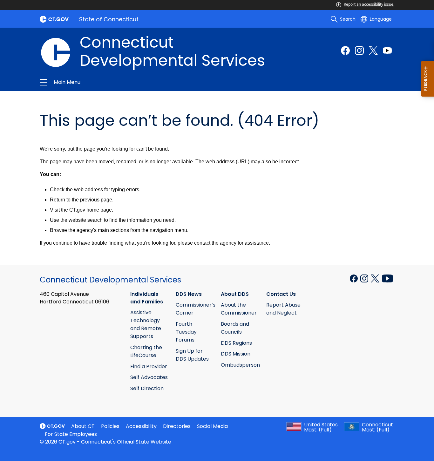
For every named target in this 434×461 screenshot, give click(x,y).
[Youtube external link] (387, 50)
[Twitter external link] (373, 50)
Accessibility (141, 426)
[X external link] (376, 278)
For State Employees (71, 434)
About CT (83, 426)
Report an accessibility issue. (369, 4)
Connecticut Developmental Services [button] (148, 82)
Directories (177, 426)
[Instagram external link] (359, 50)
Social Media (212, 426)
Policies (110, 426)
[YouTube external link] (387, 278)
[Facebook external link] (345, 50)
